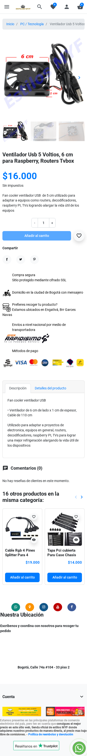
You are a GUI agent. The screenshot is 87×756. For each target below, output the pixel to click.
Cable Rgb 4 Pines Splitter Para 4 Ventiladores (20, 555)
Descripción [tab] (18, 388)
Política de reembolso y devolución (50, 734)
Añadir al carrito (36, 236)
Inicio (10, 24)
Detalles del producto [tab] (50, 388)
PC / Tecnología (32, 24)
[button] (39, 6)
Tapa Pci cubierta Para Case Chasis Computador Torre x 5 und (64, 557)
